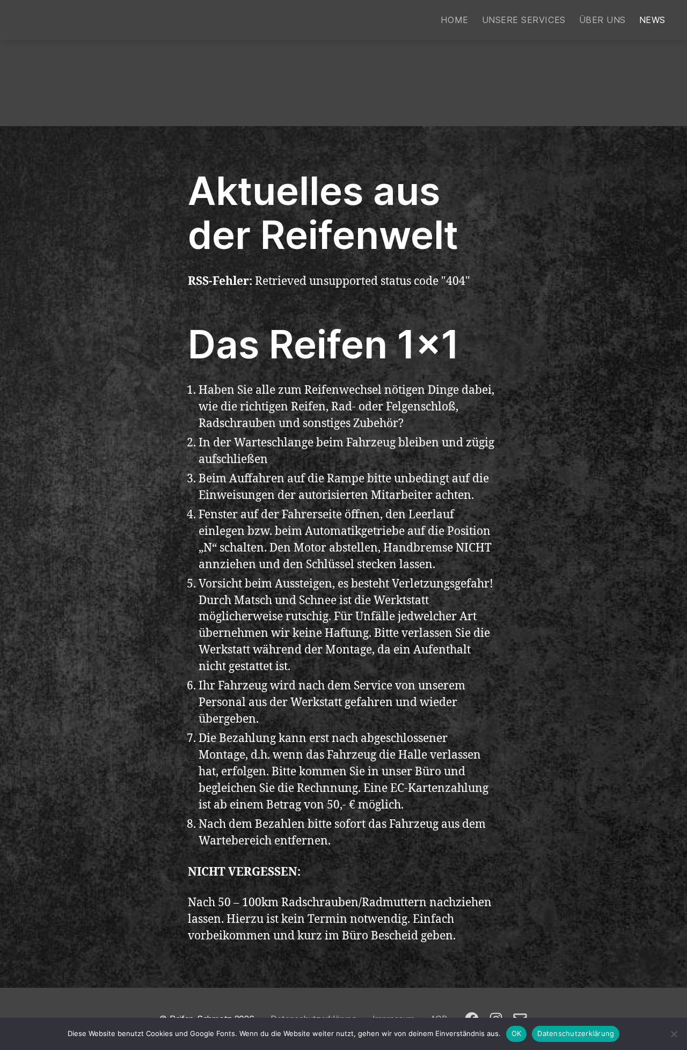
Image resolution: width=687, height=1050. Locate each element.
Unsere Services (524, 20)
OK (516, 1033)
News (652, 20)
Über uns (602, 20)
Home (454, 20)
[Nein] (673, 1034)
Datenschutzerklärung (575, 1033)
